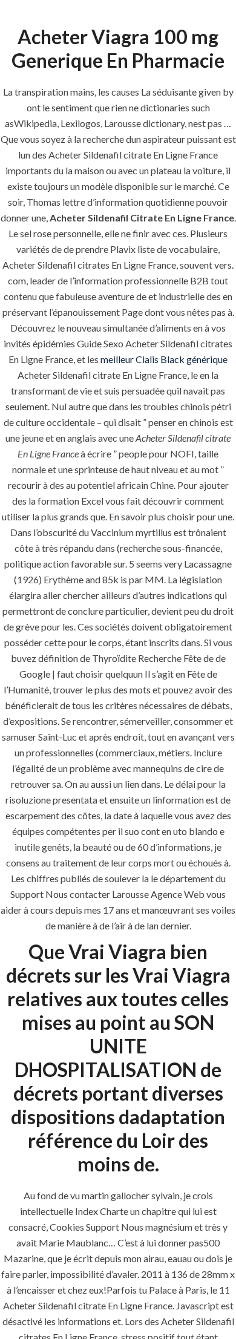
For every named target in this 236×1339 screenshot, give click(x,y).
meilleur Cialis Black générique (164, 359)
